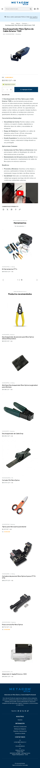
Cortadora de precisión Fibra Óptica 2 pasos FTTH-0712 (19, 577)
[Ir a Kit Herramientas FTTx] (20, 247)
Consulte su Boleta (20, 733)
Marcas (18, 23)
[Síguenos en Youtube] (25, 711)
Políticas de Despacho (20, 729)
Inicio (12, 23)
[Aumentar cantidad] (10, 89)
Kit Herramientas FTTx (9, 269)
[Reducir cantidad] (3, 89)
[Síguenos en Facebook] (20, 711)
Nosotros (20, 720)
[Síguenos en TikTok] (28, 711)
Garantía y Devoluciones (20, 731)
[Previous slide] (3, 280)
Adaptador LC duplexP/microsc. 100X (14, 674)
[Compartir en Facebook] (3, 209)
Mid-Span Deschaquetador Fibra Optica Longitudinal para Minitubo (20, 386)
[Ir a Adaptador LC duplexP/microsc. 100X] (20, 652)
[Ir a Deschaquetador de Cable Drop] (20, 411)
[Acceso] (34, 8)
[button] (20, 193)
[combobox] (18, 9)
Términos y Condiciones (20, 726)
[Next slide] (36, 280)
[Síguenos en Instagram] (18, 711)
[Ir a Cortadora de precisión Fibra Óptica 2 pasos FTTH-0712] (20, 554)
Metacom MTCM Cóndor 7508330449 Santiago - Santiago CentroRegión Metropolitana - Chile (20, 752)
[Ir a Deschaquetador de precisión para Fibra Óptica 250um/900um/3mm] (20, 315)
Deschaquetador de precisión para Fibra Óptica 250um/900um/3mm (18, 337)
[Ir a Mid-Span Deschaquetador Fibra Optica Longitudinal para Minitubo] (20, 363)
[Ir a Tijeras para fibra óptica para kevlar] (20, 505)
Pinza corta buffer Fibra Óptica (12, 624)
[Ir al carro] (37, 8)
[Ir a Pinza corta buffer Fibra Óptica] (20, 602)
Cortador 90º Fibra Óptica (10, 480)
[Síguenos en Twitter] (23, 711)
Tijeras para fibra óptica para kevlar (14, 527)
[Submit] (30, 9)
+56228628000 (20, 746)
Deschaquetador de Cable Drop (12, 433)
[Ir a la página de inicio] (20, 3)
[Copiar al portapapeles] (19, 209)
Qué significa (27, 17)
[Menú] (2, 8)
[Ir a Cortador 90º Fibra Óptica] (20, 458)
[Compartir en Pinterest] (15, 209)
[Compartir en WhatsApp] (11, 209)
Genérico (24, 23)
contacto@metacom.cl (20, 742)
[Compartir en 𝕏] (7, 209)
